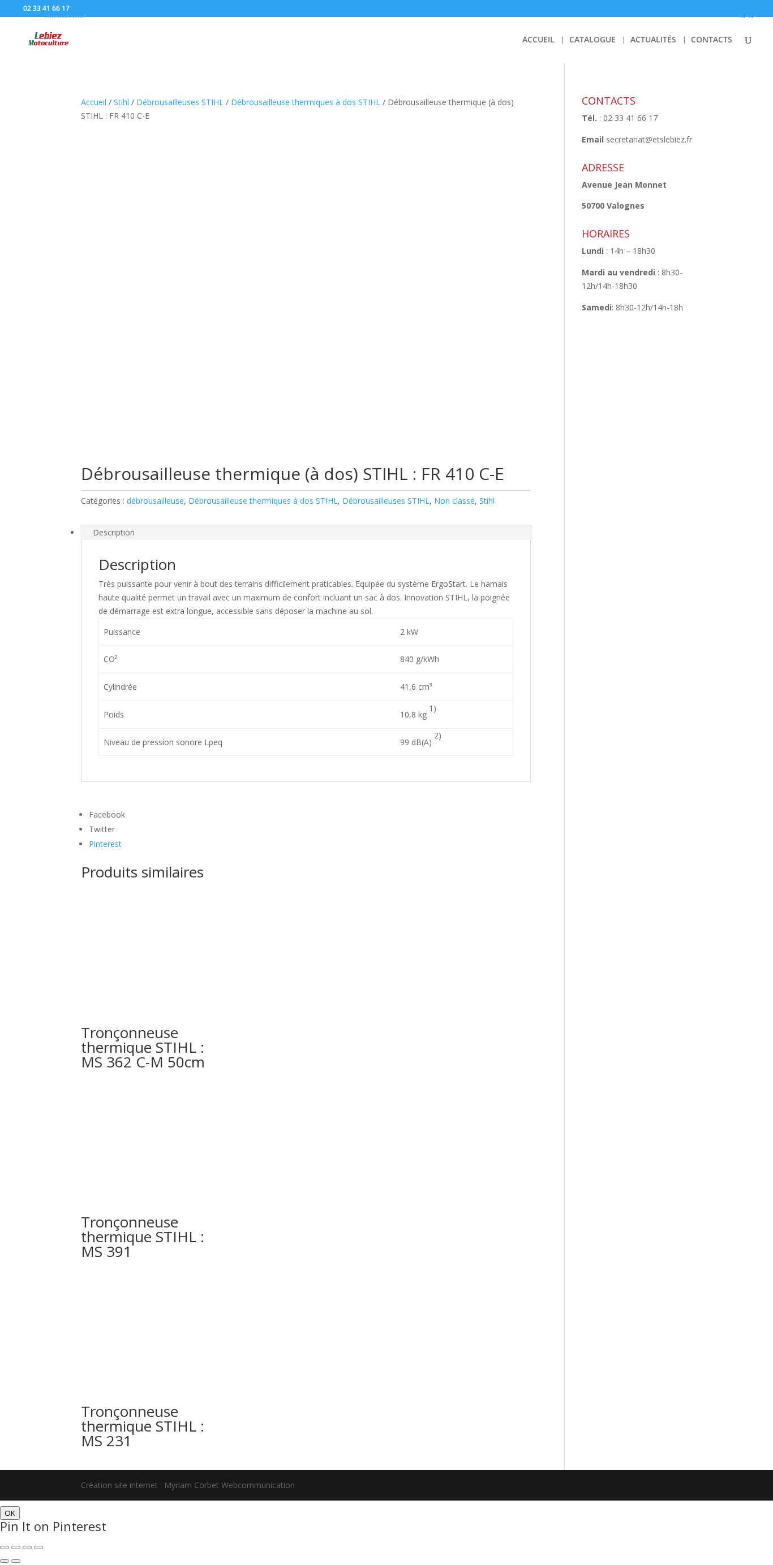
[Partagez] (15, 1547)
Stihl (121, 102)
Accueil (93, 102)
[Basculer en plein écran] (27, 1547)
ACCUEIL (538, 40)
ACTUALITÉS (653, 40)
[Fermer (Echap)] (4, 1547)
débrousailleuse (155, 500)
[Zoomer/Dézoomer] (38, 1547)
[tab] (305, 532)
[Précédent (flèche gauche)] (4, 1561)
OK (10, 1513)
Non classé (454, 500)
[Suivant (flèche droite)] (15, 1561)
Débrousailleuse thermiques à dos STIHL (305, 102)
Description (114, 532)
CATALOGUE (592, 40)
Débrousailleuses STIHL (180, 102)
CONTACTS (711, 40)
